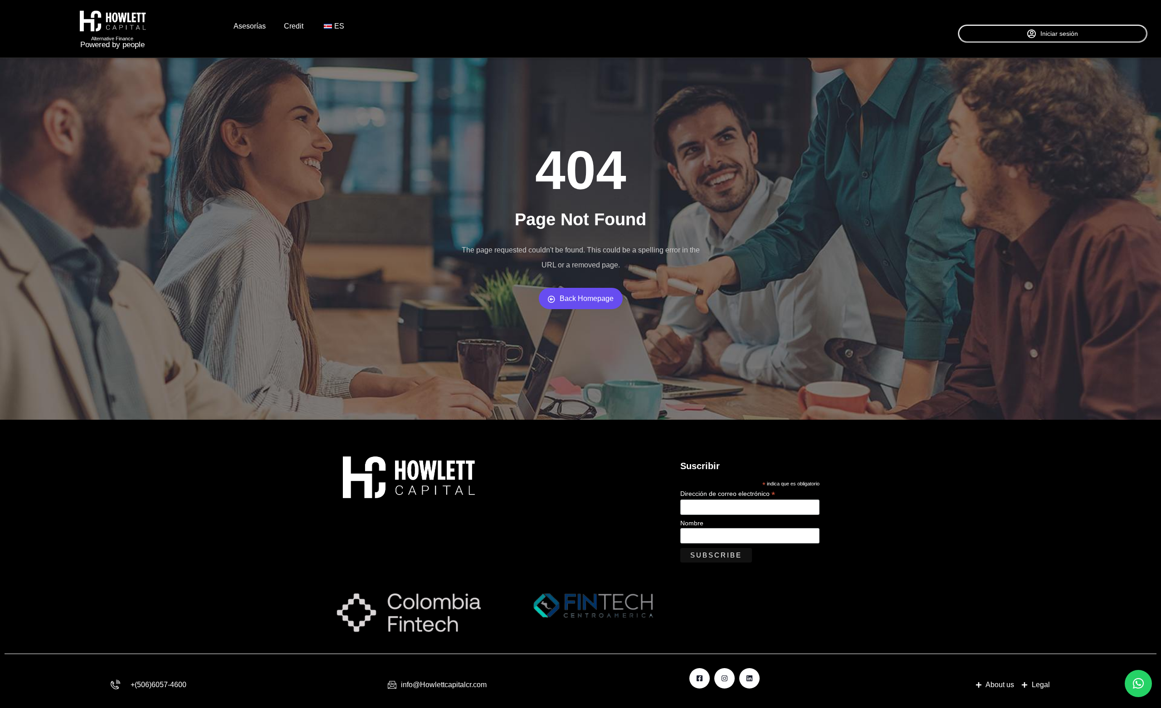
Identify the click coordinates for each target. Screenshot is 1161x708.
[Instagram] (724, 678)
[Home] (112, 21)
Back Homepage (587, 298)
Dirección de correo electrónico (727, 494)
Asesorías (250, 26)
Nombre (691, 523)
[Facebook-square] (699, 678)
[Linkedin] (749, 678)
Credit (293, 26)
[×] (1138, 683)
